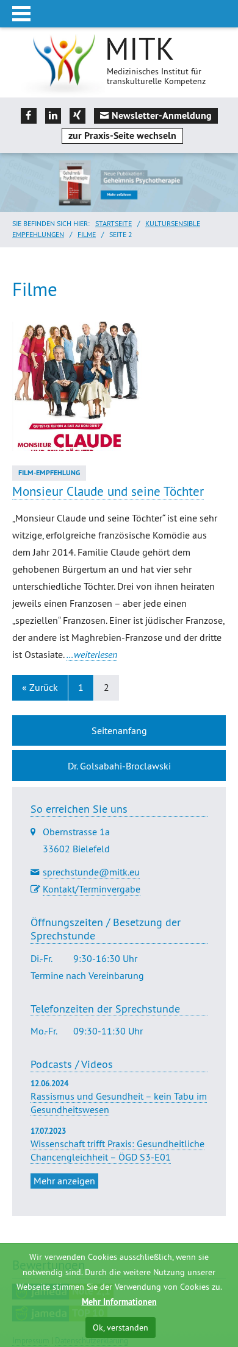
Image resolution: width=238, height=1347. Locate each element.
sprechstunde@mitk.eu (91, 872)
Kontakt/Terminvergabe (91, 889)
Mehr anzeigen (64, 1181)
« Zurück (40, 687)
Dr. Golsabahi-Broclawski (119, 766)
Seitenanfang (119, 730)
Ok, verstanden (120, 1327)
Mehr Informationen (119, 1301)
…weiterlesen (92, 654)
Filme (87, 234)
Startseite (113, 223)
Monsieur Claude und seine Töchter (108, 491)
